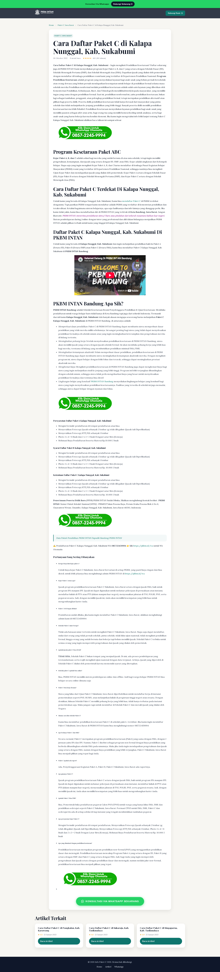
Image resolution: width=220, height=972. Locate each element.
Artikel (108, 967)
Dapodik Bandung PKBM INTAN (107, 538)
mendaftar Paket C (131, 201)
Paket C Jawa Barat (66, 25)
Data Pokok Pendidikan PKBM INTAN (73, 538)
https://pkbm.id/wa (143, 545)
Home (51, 25)
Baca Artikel (46, 941)
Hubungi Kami (174, 13)
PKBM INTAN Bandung (102, 381)
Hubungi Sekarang (122, 4)
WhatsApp (118, 967)
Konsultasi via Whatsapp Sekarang (112, 901)
